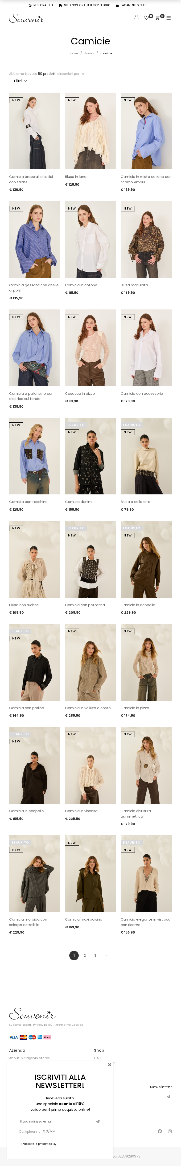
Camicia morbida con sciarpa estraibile (28, 922)
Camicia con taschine (28, 501)
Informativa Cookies (69, 1025)
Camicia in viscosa (81, 810)
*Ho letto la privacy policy (39, 1144)
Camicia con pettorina (85, 604)
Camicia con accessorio (142, 393)
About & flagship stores (29, 1058)
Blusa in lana (75, 176)
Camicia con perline (26, 707)
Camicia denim (78, 501)
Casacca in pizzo (80, 393)
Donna (89, 53)
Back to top (172, 1153)
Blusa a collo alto (135, 501)
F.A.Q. (98, 1058)
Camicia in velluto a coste (88, 707)
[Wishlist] (146, 18)
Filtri (18, 80)
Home (73, 53)
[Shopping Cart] (158, 18)
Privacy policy (42, 1025)
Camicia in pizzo (135, 707)
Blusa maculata (134, 285)
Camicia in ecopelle (138, 604)
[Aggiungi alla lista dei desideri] (53, 100)
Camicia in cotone (81, 285)
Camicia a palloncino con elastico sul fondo (31, 396)
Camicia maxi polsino (83, 919)
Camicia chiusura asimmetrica (136, 813)
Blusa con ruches (24, 604)
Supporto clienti (20, 1025)
